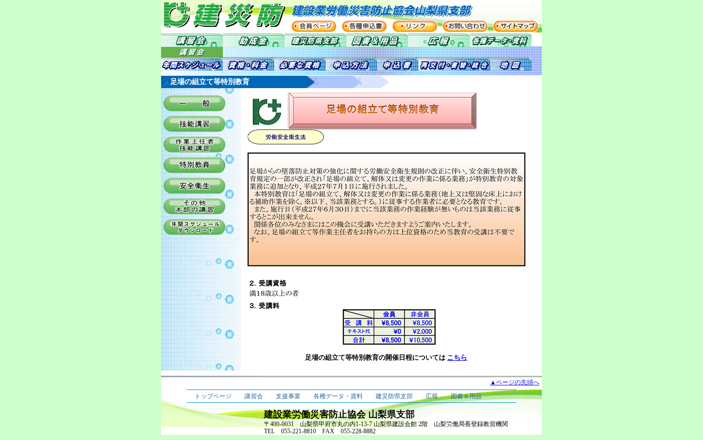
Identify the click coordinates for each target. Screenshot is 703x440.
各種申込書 (364, 26)
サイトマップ (516, 26)
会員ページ (314, 26)
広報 (432, 396)
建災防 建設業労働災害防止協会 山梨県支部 (212, 14)
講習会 (253, 396)
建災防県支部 (394, 396)
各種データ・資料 (338, 396)
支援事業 (288, 396)
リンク (415, 26)
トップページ (213, 396)
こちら (457, 357)
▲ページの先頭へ (514, 382)
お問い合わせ (465, 26)
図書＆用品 (466, 396)
